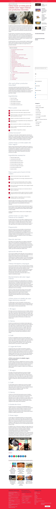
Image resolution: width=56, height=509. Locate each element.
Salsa (27, 500)
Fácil (23, 498)
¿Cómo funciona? (14, 53)
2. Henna (13, 68)
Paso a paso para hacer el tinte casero (17, 57)
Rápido (23, 500)
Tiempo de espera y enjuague (16, 63)
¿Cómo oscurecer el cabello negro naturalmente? (21, 72)
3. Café (13, 70)
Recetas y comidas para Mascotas (41, 119)
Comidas (37, 110)
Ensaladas (37, 114)
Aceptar (47, 506)
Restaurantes (38, 122)
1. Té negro (13, 67)
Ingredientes (13, 50)
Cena (37, 109)
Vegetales (23, 502)
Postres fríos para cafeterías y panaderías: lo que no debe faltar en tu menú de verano (14, 493)
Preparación (13, 59)
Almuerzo (37, 105)
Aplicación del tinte (14, 62)
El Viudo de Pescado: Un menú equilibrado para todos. (13, 507)
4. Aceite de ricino (14, 78)
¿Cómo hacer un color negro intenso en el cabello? (19, 58)
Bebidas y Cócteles (39, 107)
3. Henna (12, 76)
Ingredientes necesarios (15, 56)
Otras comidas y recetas (38, 498)
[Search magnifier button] (35, 74)
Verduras (28, 502)
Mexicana (10, 452)
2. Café (13, 75)
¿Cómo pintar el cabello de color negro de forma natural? (21, 66)
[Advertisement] (41, 54)
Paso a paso (13, 52)
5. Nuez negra (14, 79)
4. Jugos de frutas (14, 71)
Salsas (37, 123)
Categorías (32, 1)
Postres (37, 117)
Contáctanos (38, 1)
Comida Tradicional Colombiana (27, 496)
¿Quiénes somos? (44, 1)
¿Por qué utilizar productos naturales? (17, 49)
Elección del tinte (14, 61)
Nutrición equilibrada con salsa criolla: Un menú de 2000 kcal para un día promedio (14, 504)
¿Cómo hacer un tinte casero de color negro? (18, 54)
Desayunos (37, 112)
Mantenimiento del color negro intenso (17, 65)
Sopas (37, 125)
